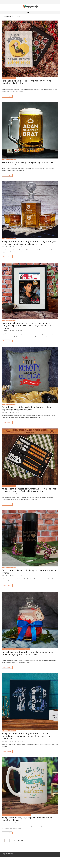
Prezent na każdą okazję (23, 814)
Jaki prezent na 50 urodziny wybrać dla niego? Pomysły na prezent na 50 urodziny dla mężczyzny (29, 242)
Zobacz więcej (7, 96)
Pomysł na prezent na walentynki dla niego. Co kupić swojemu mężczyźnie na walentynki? (27, 653)
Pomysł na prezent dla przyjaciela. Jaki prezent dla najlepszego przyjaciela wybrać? (26, 408)
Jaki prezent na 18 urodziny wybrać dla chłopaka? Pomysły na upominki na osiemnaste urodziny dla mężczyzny (26, 736)
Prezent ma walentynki (23, 649)
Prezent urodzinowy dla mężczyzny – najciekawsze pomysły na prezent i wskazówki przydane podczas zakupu (27, 325)
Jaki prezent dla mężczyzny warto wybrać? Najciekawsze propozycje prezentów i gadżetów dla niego (30, 489)
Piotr (5, 85)
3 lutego (11, 822)
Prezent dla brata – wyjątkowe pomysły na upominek (27, 162)
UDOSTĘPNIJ (20, 85)
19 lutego (11, 412)
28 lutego (11, 246)
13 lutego (11, 575)
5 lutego (11, 741)
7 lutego (11, 657)
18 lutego (11, 493)
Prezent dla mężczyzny (9, 77)
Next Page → (20, 840)
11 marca (11, 85)
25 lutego (11, 330)
